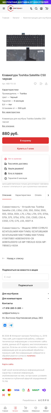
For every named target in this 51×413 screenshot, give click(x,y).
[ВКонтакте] (5, 325)
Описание (6, 195)
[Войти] (41, 8)
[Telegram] (11, 325)
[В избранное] (35, 83)
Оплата (38, 195)
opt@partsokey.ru (10, 313)
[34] (25, 47)
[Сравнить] (41, 83)
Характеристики (23, 195)
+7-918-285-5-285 (11, 308)
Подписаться (25, 285)
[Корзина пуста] (46, 8)
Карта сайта (7, 364)
